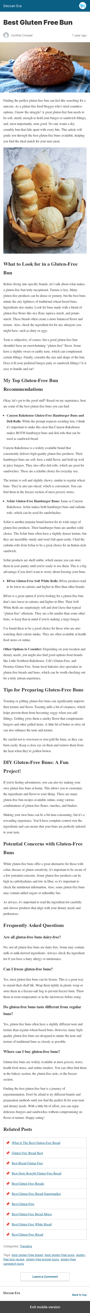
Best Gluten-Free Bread (27, 1234)
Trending (26, 1246)
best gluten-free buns (59, 1255)
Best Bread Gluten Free (27, 1163)
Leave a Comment (45, 1276)
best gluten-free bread (27, 1255)
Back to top (79, 1294)
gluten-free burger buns (42, 1259)
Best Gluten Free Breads (28, 1183)
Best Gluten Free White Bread (32, 1224)
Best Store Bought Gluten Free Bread (36, 1173)
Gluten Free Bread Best (27, 1153)
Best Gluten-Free (23, 1204)
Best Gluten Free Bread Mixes (32, 1214)
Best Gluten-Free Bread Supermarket (36, 1193)
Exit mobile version (45, 1307)
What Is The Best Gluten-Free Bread (36, 1142)
